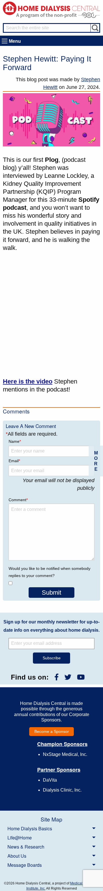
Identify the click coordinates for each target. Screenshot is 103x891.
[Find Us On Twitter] (67, 677)
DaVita (50, 780)
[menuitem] (51, 828)
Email (14, 460)
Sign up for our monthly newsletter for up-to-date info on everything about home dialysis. (51, 626)
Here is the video (27, 381)
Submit (51, 592)
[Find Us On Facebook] (56, 677)
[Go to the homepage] (51, 7)
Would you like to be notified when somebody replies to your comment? (49, 572)
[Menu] (4, 41)
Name (15, 441)
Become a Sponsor (51, 731)
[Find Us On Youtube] (81, 677)
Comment (18, 500)
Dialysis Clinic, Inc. (62, 790)
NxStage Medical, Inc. (65, 754)
